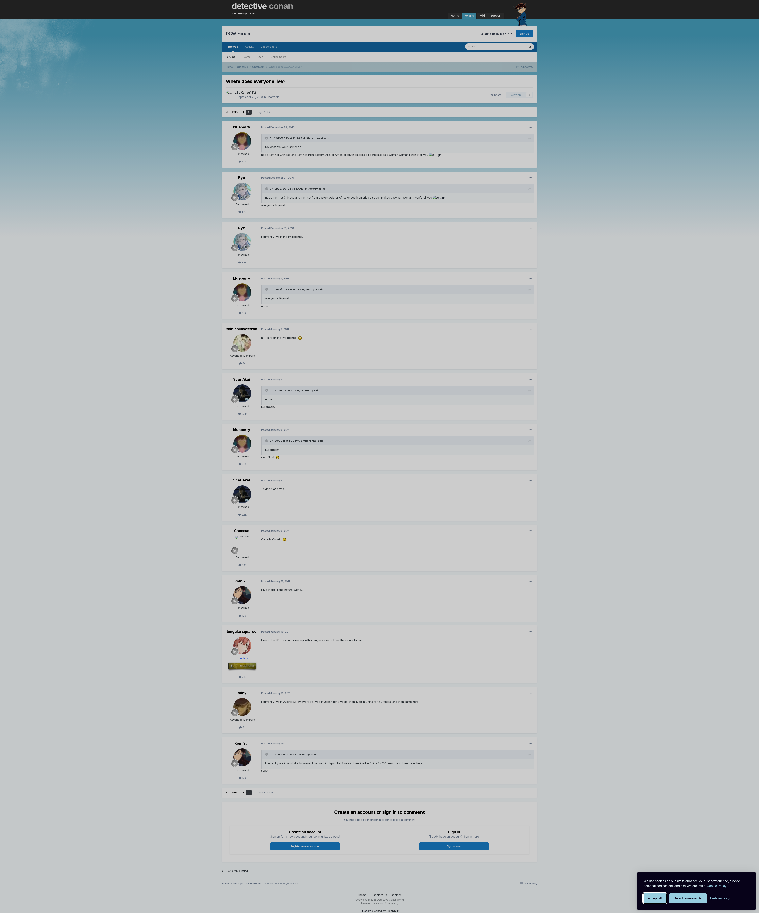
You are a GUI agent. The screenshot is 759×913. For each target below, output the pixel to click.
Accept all (655, 898)
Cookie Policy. (717, 885)
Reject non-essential (688, 898)
